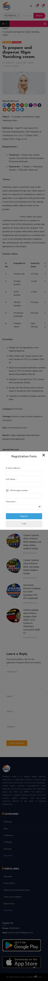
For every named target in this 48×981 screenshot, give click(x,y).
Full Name (11, 479)
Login (24, 523)
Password (11, 501)
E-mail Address (14, 468)
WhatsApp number (20, 490)
